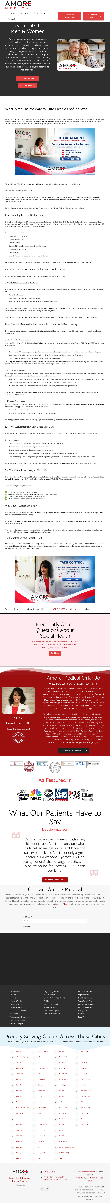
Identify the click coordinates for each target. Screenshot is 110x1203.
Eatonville (41, 1057)
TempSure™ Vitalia (51, 1004)
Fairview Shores (43, 1068)
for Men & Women (20, 1181)
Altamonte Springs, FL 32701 (55, 1179)
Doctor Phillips (42, 1051)
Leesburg (41, 1141)
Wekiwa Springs (64, 1153)
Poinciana (62, 1130)
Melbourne (62, 1051)
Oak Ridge (62, 1085)
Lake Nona (41, 1130)
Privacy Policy (80, 1178)
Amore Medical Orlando (73, 678)
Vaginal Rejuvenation (52, 991)
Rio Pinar (62, 1136)
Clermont (19, 1136)
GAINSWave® (15, 994)
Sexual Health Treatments (20, 1178)
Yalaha (61, 1158)
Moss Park (62, 1068)
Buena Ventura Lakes (22, 1108)
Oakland (62, 1091)
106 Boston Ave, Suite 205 (55, 1177)
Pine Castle (62, 1113)
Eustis (40, 1062)
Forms (89, 1181)
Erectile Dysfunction (17, 991)
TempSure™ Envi (85, 1001)
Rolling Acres (63, 1141)
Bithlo (18, 1102)
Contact (11, 19)
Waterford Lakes (86, 1091)
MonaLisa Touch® (51, 1007)
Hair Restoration (85, 998)
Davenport (19, 1147)
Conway (19, 1141)
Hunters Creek (42, 1108)
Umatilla (83, 1085)
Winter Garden (85, 1108)
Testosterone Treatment (19, 1017)
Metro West (63, 1057)
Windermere (84, 1102)
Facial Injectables (85, 1007)
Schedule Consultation (69, 16)
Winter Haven (85, 1113)
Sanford (83, 1057)
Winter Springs (85, 1124)
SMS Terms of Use (95, 1178)
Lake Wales (41, 1136)
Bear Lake (19, 1091)
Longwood (41, 1153)
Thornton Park (86, 1079)
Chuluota (19, 1124)
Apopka (18, 1062)
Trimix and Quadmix (17, 1020)
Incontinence (49, 994)
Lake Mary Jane (42, 1124)
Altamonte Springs (22, 1057)
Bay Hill (18, 1085)
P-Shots (12, 998)
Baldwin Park (20, 1079)
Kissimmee (41, 1113)
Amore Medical (15, 39)
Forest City (41, 1079)
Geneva (40, 1085)
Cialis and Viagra (16, 1023)
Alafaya (18, 1051)
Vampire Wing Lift (51, 1011)
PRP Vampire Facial (86, 1004)
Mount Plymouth (64, 1079)
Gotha (40, 1096)
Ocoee (61, 1096)
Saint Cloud (84, 1051)
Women (22, 13)
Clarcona (19, 1130)
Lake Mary (41, 1119)
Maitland (40, 1158)
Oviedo (61, 1102)
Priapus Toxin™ (15, 1007)
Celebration (20, 1119)
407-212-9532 (92, 16)
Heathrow (41, 1102)
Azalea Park (20, 1074)
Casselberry (20, 1113)
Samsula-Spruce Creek (66, 1147)
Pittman (61, 1124)
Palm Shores (63, 1108)
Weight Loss (83, 1011)
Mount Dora (63, 1074)
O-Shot (47, 1001)
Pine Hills (62, 1119)
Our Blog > (55, 653)
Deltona (18, 1158)
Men (10, 13)
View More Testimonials (54, 880)
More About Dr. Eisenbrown (72, 751)
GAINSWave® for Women (55, 998)
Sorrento (84, 1062)
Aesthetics (38, 13)
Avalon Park (20, 1068)
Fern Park (41, 1074)
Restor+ (81, 1014)
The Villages (84, 1074)
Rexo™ (81, 1017)
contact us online (75, 609)
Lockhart (41, 1147)
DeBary (18, 1153)
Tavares (83, 1068)
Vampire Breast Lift (52, 1014)
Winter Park (84, 1119)
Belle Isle (18, 1096)
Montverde (62, 1062)
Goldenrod (41, 1091)
